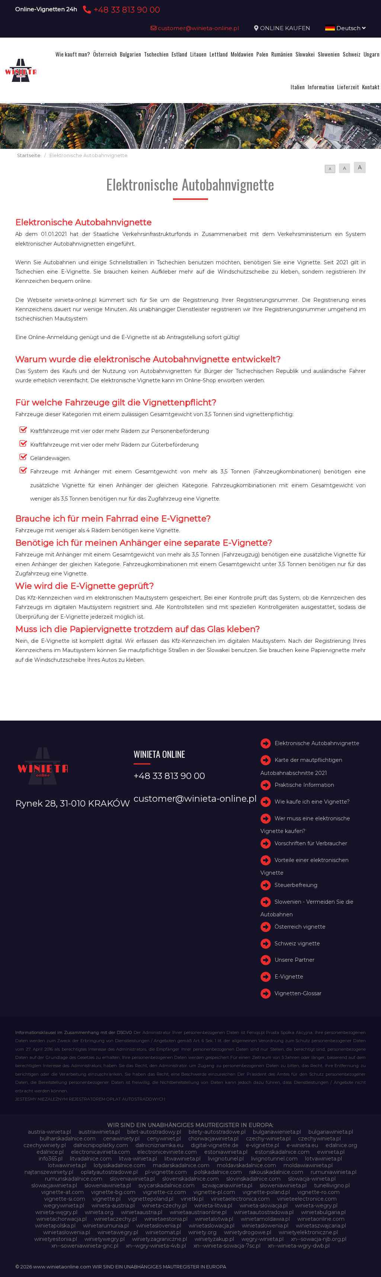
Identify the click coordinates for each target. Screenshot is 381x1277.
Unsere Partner (294, 960)
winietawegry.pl (117, 1232)
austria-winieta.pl (49, 1131)
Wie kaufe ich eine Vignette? (312, 801)
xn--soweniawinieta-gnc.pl (84, 1245)
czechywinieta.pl (319, 1138)
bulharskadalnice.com (68, 1138)
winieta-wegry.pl (316, 1205)
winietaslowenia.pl (265, 1225)
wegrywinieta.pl (64, 1205)
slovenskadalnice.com (190, 1178)
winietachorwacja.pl (61, 1219)
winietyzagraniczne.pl (159, 1239)
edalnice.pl (50, 1152)
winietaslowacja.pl (211, 1225)
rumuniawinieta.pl (333, 1172)
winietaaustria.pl (141, 1212)
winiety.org (202, 1232)
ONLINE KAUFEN (285, 28)
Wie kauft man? (72, 54)
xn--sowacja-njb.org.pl (318, 1239)
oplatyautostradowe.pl (109, 1172)
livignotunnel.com (274, 1158)
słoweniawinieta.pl (283, 1185)
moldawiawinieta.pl (308, 1165)
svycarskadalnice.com (166, 1185)
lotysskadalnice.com (119, 1165)
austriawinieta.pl (99, 1131)
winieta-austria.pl (113, 1205)
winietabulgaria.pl (323, 1212)
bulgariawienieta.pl (277, 1131)
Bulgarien (130, 54)
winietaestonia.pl (166, 1219)
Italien (298, 87)
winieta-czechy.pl (164, 1205)
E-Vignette (289, 976)
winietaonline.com (321, 1219)
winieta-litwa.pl (213, 1205)
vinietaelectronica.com (240, 1198)
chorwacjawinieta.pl (213, 1138)
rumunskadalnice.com (73, 1178)
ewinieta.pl (331, 1152)
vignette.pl (107, 1198)
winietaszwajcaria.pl (321, 1225)
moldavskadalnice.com (246, 1165)
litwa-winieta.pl (138, 1158)
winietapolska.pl (55, 1225)
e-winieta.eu (302, 1145)
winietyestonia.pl (55, 1239)
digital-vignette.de (214, 1145)
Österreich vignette (300, 926)
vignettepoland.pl (150, 1198)
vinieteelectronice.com (307, 1198)
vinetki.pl (192, 1198)
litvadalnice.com (91, 1158)
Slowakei (305, 54)
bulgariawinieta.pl (330, 1131)
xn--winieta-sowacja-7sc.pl (226, 1245)
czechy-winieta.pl (268, 1138)
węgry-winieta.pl (262, 1239)
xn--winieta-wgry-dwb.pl (299, 1245)
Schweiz (352, 54)
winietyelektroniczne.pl (308, 1232)
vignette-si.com (64, 1198)
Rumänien (281, 54)
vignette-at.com (62, 1192)
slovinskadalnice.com (253, 1178)
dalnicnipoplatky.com (100, 1145)
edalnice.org (341, 1145)
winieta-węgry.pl (56, 1212)
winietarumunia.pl (106, 1225)
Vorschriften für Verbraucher (311, 843)
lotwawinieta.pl (67, 1165)
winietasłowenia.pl (66, 1232)
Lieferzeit (348, 87)
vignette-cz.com (164, 1192)
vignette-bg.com (113, 1192)
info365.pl (51, 1158)
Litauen (198, 54)
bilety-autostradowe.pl (217, 1131)
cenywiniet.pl (164, 1138)
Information (321, 87)
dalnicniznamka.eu (159, 1145)
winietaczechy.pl (115, 1219)
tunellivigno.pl (332, 1185)
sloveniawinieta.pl (132, 1178)
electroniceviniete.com (167, 1152)
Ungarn (372, 54)
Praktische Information (304, 785)
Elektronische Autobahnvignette (317, 743)
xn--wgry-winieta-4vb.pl (156, 1245)
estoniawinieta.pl (225, 1152)
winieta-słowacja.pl (264, 1205)
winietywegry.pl (104, 1239)
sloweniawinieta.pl (107, 1185)
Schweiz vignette (297, 943)
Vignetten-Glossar (298, 993)
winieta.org (99, 1212)
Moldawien (242, 54)
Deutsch (348, 28)
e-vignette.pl (262, 1145)
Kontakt (371, 87)
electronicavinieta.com (100, 1152)
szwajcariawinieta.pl (227, 1185)
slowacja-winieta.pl (312, 1178)
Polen (262, 54)
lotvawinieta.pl (323, 1158)
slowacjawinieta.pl (54, 1185)
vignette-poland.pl (266, 1192)
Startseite (29, 155)
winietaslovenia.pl (158, 1225)
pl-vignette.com (166, 1172)
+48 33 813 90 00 (125, 10)
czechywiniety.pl (44, 1145)
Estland (179, 54)
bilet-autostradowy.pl (154, 1131)
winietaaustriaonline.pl (198, 1212)
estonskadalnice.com (282, 1152)
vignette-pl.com (214, 1192)
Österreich (105, 54)
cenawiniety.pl (121, 1138)
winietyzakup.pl (214, 1239)
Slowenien (329, 54)
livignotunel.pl (226, 1158)
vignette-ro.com (318, 1192)
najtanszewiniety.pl (49, 1172)
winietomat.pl (163, 1232)
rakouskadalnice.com (276, 1172)
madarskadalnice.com (181, 1165)
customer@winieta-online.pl (197, 28)
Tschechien (156, 54)
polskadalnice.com (218, 1172)
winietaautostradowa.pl (264, 1212)
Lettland (218, 54)
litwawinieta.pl (182, 1158)
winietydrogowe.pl (247, 1232)
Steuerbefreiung (296, 885)
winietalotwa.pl (214, 1219)
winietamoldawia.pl (265, 1219)
